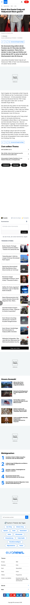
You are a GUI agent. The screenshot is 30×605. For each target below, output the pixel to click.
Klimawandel (18, 534)
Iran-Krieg (9, 526)
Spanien (5, 530)
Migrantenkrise (11, 545)
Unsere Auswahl (8, 379)
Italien (9, 534)
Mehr (2, 589)
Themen (3, 558)
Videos (3, 574)
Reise (2, 571)
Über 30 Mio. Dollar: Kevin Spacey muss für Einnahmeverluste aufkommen (12, 154)
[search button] (26, 517)
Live (26, 1)
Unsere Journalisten (6, 578)
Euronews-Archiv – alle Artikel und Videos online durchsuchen (22, 579)
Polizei (21, 545)
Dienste (3, 585)
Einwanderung (9, 538)
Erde (17, 565)
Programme (19, 574)
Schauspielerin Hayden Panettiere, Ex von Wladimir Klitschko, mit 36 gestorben (11, 159)
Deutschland (23, 530)
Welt (12, 6)
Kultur (17, 571)
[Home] (1, 6)
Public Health (21, 538)
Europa (3, 561)
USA (15, 6)
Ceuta (13, 530)
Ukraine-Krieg (20, 526)
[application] (15, 23)
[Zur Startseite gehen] (5, 2)
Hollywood (6, 165)
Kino (24, 165)
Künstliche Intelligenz (15, 541)
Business (3, 565)
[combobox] (15, 517)
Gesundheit (19, 568)
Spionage (15, 165)
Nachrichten (6, 6)
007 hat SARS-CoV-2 (6, 149)
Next (2, 568)
